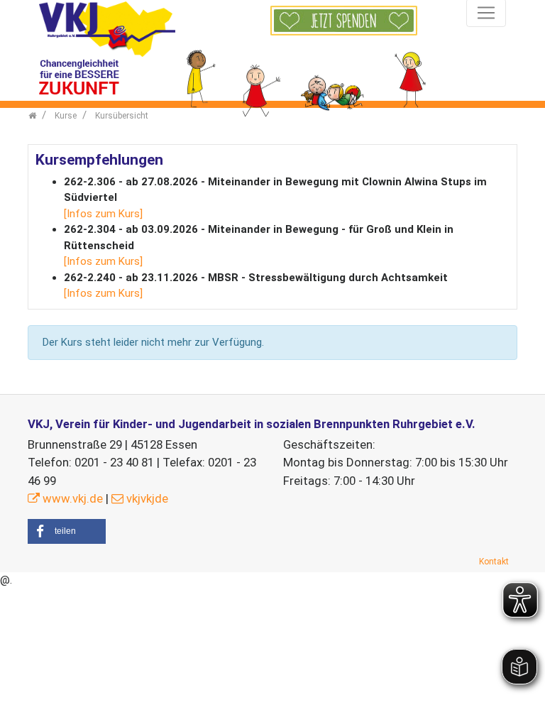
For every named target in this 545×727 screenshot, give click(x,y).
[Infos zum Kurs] (103, 213)
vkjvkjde (147, 498)
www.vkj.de (73, 498)
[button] (67, 531)
